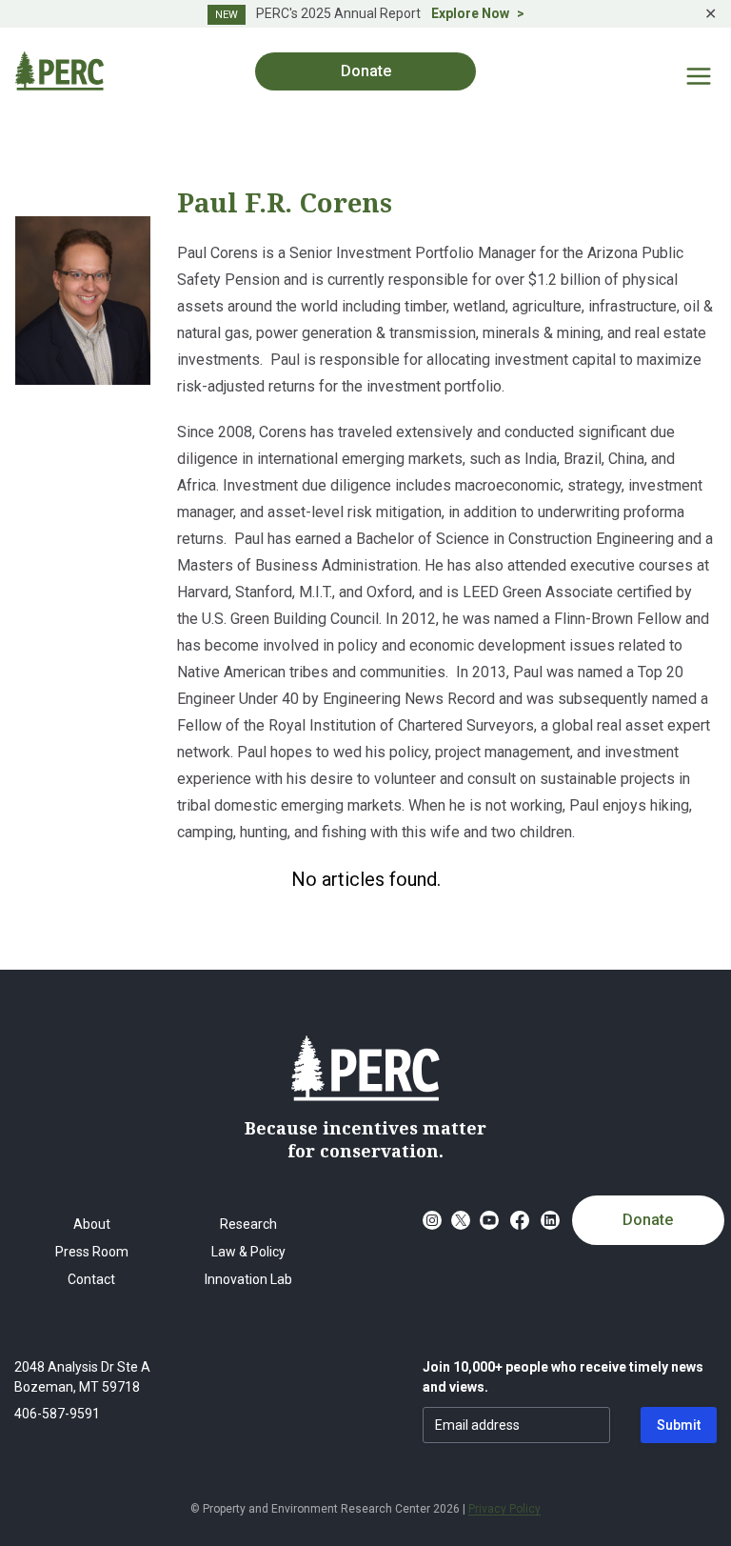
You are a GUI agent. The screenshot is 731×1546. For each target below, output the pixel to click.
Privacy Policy (504, 1509)
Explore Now (470, 13)
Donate (647, 1220)
